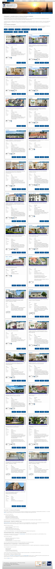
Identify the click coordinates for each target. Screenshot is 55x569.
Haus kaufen (11, 555)
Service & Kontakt (42, 0)
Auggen (6, 29)
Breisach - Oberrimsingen (25, 29)
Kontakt (8, 558)
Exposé (23, 62)
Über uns (35, 0)
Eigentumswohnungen (7, 522)
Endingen (40, 29)
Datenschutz (9, 565)
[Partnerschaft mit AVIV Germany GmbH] (44, 565)
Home (5, 0)
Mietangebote (17, 0)
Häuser (5, 512)
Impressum (5, 565)
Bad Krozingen (11, 29)
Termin (42, 62)
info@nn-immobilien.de (16, 564)
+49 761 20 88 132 (7, 563)
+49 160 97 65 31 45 (15, 563)
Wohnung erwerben (17, 555)
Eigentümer (24, 0)
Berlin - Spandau (17, 29)
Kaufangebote (10, 0)
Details (19, 62)
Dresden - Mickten (33, 29)
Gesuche (30, 0)
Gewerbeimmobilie (26, 555)
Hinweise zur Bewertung (38, 566)
